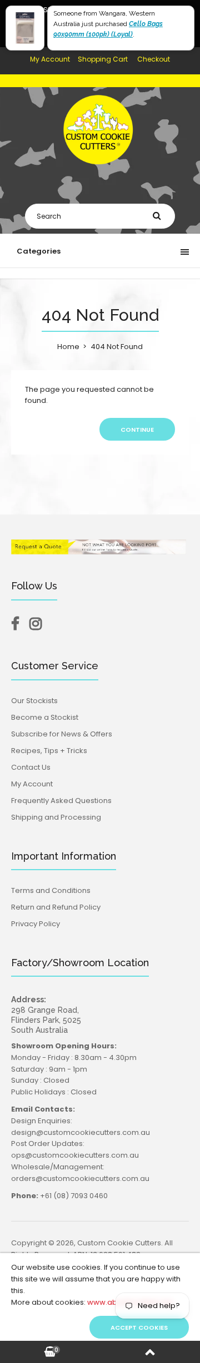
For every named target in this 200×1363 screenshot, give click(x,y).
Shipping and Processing (56, 817)
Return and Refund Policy (56, 907)
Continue (137, 429)
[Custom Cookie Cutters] (100, 171)
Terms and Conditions (51, 890)
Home (68, 346)
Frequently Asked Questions (61, 800)
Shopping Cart (103, 59)
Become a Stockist (44, 717)
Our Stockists (34, 700)
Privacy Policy (35, 923)
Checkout (153, 59)
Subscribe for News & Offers (61, 734)
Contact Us (31, 767)
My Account (50, 59)
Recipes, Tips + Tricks (49, 750)
